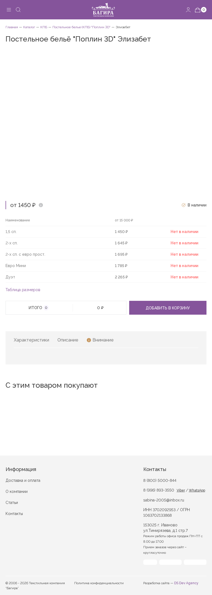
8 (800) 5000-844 (159, 480)
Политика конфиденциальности (99, 583)
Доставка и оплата (23, 480)
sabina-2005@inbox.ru (163, 500)
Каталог (29, 27)
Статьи (12, 502)
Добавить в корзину (168, 308)
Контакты (14, 513)
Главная (12, 27)
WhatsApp (197, 490)
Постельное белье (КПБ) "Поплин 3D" (81, 27)
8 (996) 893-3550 (158, 490)
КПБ (43, 27)
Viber (181, 490)
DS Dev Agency (186, 583)
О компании (17, 491)
